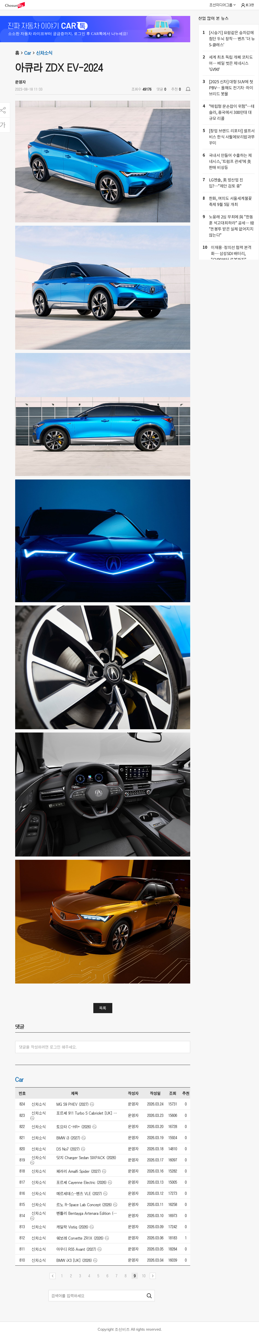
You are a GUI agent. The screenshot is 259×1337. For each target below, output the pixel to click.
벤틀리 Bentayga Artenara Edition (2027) (87, 1213)
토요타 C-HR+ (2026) (73, 1126)
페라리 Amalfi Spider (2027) (78, 1171)
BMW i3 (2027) (68, 1137)
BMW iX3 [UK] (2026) (74, 1260)
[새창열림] (17, 5)
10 (143, 1275)
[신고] (188, 89)
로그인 (250, 5)
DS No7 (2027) (68, 1149)
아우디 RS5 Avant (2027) (76, 1249)
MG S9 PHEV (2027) (72, 1104)
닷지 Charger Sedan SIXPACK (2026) (86, 1157)
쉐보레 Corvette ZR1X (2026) (80, 1238)
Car (27, 52)
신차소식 (44, 52)
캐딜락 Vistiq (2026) (72, 1226)
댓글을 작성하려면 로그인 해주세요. (48, 1047)
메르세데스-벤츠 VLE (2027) (79, 1193)
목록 (102, 1008)
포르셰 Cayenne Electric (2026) (81, 1182)
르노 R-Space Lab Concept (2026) (84, 1204)
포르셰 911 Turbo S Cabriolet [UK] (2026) (87, 1113)
